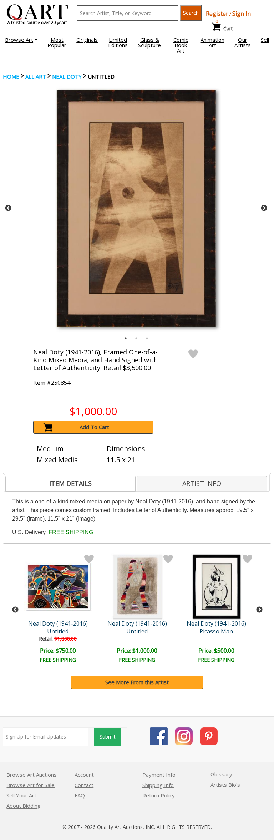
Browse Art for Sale (30, 785)
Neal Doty (67, 76)
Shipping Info (158, 785)
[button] (21, 39)
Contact (84, 785)
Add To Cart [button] (94, 427)
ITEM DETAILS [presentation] (70, 483)
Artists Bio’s (225, 784)
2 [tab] (136, 338)
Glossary (221, 774)
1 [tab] (125, 338)
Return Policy (158, 795)
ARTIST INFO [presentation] (201, 483)
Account (84, 774)
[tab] (70, 484)
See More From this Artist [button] (137, 682)
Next (264, 208)
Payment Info (159, 774)
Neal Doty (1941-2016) (58, 623)
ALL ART (35, 76)
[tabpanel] (136, 208)
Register (217, 14)
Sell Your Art (21, 795)
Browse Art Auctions (31, 774)
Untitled (57, 631)
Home (11, 76)
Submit (108, 736)
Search (191, 12)
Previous (8, 208)
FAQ (80, 795)
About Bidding (23, 805)
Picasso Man (216, 631)
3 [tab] (147, 338)
